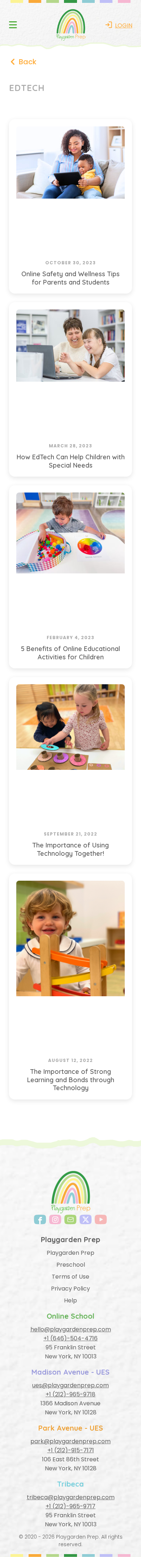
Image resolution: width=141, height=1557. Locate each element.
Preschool (70, 1265)
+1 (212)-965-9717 (70, 1506)
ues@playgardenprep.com (70, 1385)
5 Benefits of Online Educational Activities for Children (70, 653)
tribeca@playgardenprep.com (71, 1497)
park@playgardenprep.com (70, 1441)
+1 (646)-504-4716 (70, 1338)
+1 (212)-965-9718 (70, 1394)
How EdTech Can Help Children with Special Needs (71, 461)
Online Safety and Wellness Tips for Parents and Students (70, 278)
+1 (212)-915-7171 (70, 1450)
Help (70, 1300)
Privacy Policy (70, 1288)
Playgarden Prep (70, 1253)
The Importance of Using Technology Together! (70, 849)
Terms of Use (70, 1276)
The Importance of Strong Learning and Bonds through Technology (70, 1079)
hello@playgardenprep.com (70, 1329)
